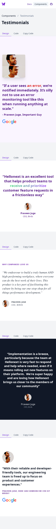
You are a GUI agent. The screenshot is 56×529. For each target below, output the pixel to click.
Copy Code (28, 33)
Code (16, 33)
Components (41, 4)
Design (5, 33)
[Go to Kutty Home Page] (3, 4)
